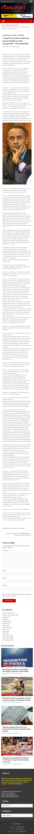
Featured (4, 617)
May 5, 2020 (5, 46)
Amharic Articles (6, 613)
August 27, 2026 (6, 702)
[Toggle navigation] (3, 21)
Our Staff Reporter (15, 46)
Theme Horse (19, 829)
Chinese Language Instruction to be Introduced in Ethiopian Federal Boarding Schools (16, 729)
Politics (4, 633)
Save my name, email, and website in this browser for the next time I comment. (16, 595)
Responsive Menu (31, 1)
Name (4, 570)
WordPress (22, 831)
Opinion (4, 631)
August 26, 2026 (6, 733)
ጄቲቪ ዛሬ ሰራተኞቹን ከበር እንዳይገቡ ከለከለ (14, 528)
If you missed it (8, 646)
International (5, 621)
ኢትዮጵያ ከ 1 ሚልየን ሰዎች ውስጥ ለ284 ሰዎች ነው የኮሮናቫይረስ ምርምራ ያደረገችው (18, 534)
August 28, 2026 (6, 673)
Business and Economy (9, 35)
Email (4, 578)
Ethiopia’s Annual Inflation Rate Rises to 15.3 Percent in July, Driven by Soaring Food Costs (15, 760)
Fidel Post (21, 827)
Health (4, 619)
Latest (4, 625)
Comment (5, 550)
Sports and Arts (6, 638)
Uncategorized (6, 640)
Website (4, 585)
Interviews (20, 35)
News (4, 629)
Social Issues (6, 636)
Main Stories (5, 627)
